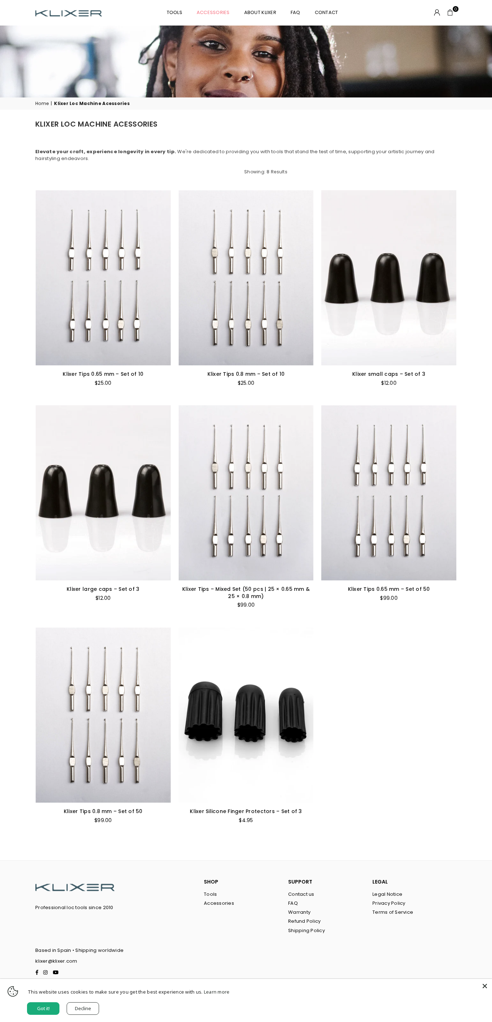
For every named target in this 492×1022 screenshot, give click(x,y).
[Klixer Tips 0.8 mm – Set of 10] (246, 277)
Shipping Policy (306, 930)
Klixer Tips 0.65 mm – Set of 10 (103, 374)
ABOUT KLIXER (260, 12)
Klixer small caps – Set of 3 (388, 374)
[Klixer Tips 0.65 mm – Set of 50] (388, 492)
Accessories (213, 12)
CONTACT (326, 12)
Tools (210, 894)
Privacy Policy (389, 903)
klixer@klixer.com (56, 961)
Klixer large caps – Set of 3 (103, 589)
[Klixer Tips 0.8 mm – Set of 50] (103, 715)
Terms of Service (392, 912)
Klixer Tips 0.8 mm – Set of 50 (103, 811)
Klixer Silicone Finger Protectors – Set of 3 (246, 811)
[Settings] (437, 12)
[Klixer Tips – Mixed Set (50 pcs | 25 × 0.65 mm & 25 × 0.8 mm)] (246, 492)
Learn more (217, 992)
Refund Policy (304, 921)
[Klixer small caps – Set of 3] (388, 277)
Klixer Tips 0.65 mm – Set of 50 (389, 589)
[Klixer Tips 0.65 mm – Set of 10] (103, 277)
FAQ (295, 12)
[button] (450, 12)
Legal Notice (387, 894)
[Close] (484, 986)
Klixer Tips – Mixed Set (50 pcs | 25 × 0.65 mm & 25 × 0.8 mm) (246, 592)
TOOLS (174, 12)
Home (42, 103)
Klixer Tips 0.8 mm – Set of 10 (246, 374)
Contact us (301, 894)
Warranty (299, 912)
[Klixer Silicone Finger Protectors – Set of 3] (246, 715)
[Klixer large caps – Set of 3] (103, 492)
